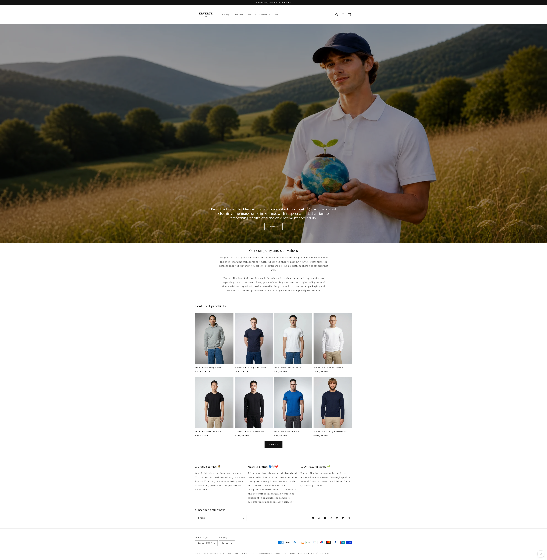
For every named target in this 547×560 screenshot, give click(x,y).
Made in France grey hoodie (208, 367)
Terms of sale (313, 553)
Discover (273, 226)
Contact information (297, 553)
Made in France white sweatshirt (329, 367)
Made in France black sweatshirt (250, 432)
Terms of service (263, 553)
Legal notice (327, 553)
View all (273, 444)
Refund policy (234, 553)
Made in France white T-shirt (288, 367)
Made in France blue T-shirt (287, 432)
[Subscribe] (243, 518)
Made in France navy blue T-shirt (250, 367)
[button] (227, 15)
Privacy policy (248, 553)
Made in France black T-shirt (209, 432)
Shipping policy (279, 553)
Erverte (205, 553)
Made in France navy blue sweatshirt (331, 432)
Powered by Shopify (217, 553)
